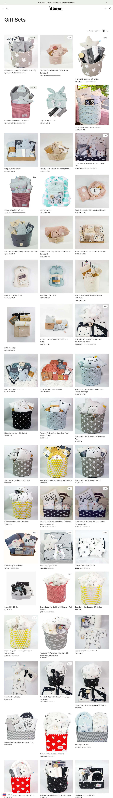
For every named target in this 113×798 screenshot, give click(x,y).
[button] (97, 30)
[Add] (105, 74)
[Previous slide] (5, 2)
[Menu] (2, 8)
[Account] (105, 8)
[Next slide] (106, 2)
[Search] (7, 8)
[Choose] (70, 65)
